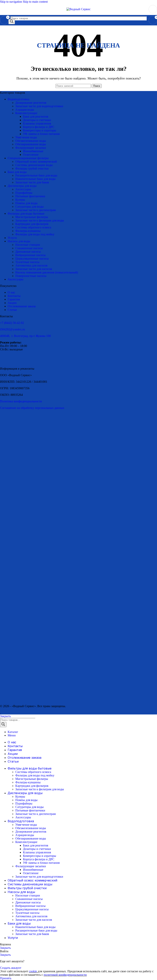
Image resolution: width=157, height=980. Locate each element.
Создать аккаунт (10, 967)
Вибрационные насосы (30, 255)
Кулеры (20, 199)
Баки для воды (17, 172)
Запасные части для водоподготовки (39, 106)
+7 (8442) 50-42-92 (12, 322)
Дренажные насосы (28, 251)
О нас (11, 292)
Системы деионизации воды (34, 165)
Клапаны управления (37, 123)
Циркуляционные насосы (32, 258)
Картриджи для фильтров (31, 224)
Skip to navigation (11, 1)
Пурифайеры (23, 192)
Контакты (14, 295)
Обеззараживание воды (30, 144)
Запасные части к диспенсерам (35, 210)
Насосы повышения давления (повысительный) (46, 272)
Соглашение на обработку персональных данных (32, 407)
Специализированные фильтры (28, 158)
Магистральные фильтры (31, 217)
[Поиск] (11, 21)
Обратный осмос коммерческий (36, 161)
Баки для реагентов (35, 116)
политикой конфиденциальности (65, 974)
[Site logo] (78, 9)
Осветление (30, 154)
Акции (12, 302)
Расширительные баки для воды (36, 175)
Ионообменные (33, 151)
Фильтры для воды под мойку (34, 234)
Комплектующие (26, 113)
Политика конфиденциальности (21, 401)
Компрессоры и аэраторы (39, 130)
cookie (33, 971)
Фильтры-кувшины (28, 230)
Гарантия (14, 299)
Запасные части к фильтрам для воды (39, 220)
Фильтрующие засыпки (30, 147)
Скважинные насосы (29, 248)
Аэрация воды (24, 109)
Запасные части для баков (32, 182)
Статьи (12, 309)
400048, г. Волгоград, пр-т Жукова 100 (25, 336)
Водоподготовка (18, 99)
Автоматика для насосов (31, 265)
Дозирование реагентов (30, 102)
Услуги (12, 237)
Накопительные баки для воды (35, 178)
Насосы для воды (19, 241)
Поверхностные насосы (30, 275)
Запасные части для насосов (33, 269)
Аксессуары (23, 189)
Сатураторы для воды (29, 206)
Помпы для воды (26, 203)
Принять (5, 978)
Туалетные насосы (27, 262)
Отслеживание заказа (22, 306)
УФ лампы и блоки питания (41, 133)
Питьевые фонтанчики (30, 196)
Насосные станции (27, 244)
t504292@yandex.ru (12, 329)
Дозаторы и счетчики (37, 120)
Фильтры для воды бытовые (26, 213)
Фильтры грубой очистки (32, 168)
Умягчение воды (26, 137)
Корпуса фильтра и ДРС (38, 127)
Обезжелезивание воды (30, 140)
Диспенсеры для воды (22, 185)
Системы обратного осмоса (33, 227)
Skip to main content (35, 1)
